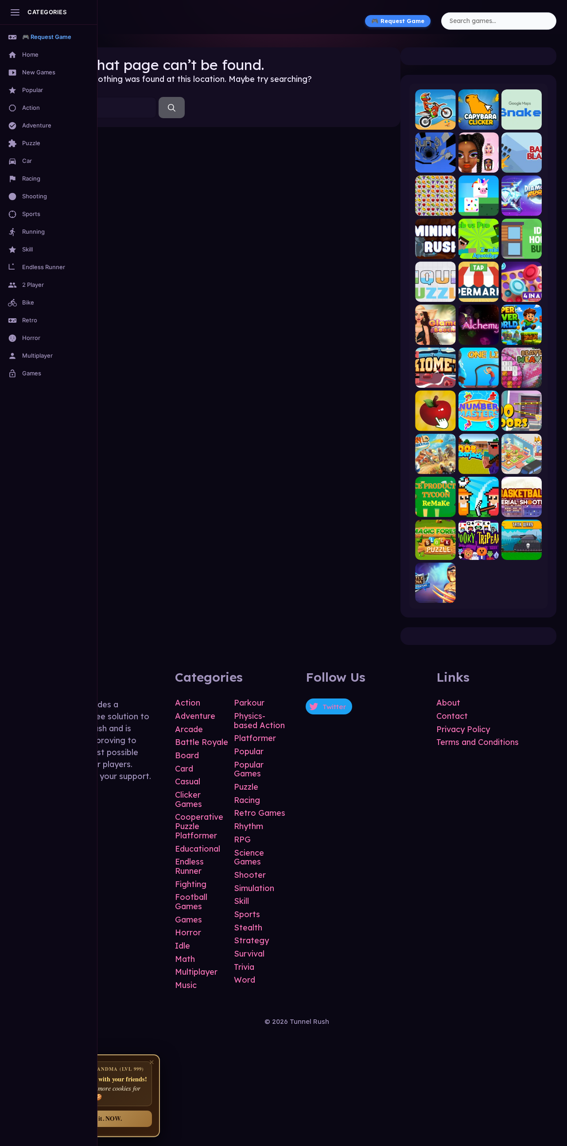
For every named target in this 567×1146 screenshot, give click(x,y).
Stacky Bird (478, 208)
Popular (249, 751)
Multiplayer (196, 972)
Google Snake (521, 122)
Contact (452, 716)
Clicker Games (188, 799)
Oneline (478, 380)
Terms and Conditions (477, 742)
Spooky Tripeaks (478, 552)
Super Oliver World (521, 337)
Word (244, 980)
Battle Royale (201, 742)
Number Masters (478, 423)
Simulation (254, 888)
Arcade (189, 729)
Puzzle (246, 787)
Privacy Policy (463, 729)
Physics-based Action (259, 720)
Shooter (250, 875)
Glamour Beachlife (435, 337)
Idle (182, 946)
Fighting (190, 884)
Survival (249, 954)
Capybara (478, 122)
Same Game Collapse (435, 208)
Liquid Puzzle (435, 294)
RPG (242, 839)
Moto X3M (435, 122)
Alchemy (478, 337)
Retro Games (259, 813)
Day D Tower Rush (435, 466)
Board (187, 755)
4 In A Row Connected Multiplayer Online (521, 294)
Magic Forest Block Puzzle (435, 552)
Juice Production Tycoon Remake (435, 509)
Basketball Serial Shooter (521, 509)
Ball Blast (521, 165)
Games (188, 919)
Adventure (195, 716)
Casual (187, 781)
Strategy (251, 940)
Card (184, 769)
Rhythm (248, 826)
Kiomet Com (435, 380)
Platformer (255, 738)
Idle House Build (521, 251)
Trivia (244, 967)
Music (186, 985)
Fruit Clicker (435, 423)
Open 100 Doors (521, 423)
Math (185, 959)
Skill (241, 901)
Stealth (248, 927)
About (448, 703)
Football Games (191, 901)
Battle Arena (435, 595)
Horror (188, 932)
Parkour (249, 703)
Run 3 (435, 165)
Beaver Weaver (521, 380)
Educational (197, 849)
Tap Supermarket (478, 294)
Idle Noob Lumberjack (478, 466)
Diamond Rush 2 (521, 208)
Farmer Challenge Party (478, 509)
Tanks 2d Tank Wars (521, 552)
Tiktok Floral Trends (478, 165)
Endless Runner (189, 866)
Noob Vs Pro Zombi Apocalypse (478, 251)
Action (187, 703)
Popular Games (249, 769)
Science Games (249, 857)
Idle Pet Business (521, 466)
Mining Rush (435, 251)
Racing (247, 800)
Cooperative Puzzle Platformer (199, 826)
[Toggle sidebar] (15, 12)
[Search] (172, 107)
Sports (247, 914)
